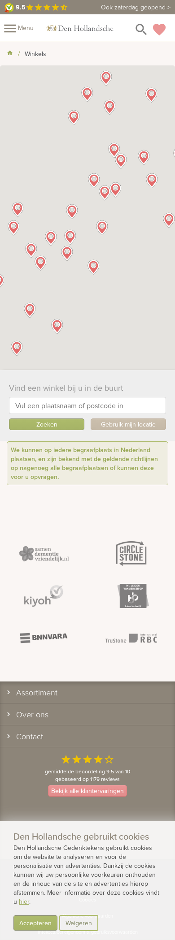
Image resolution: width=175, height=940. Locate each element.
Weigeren (79, 922)
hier (24, 901)
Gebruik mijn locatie (128, 424)
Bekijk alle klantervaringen (87, 790)
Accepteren (35, 922)
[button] (93, 267)
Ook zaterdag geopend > (136, 7)
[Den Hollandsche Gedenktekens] (80, 28)
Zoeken (46, 424)
